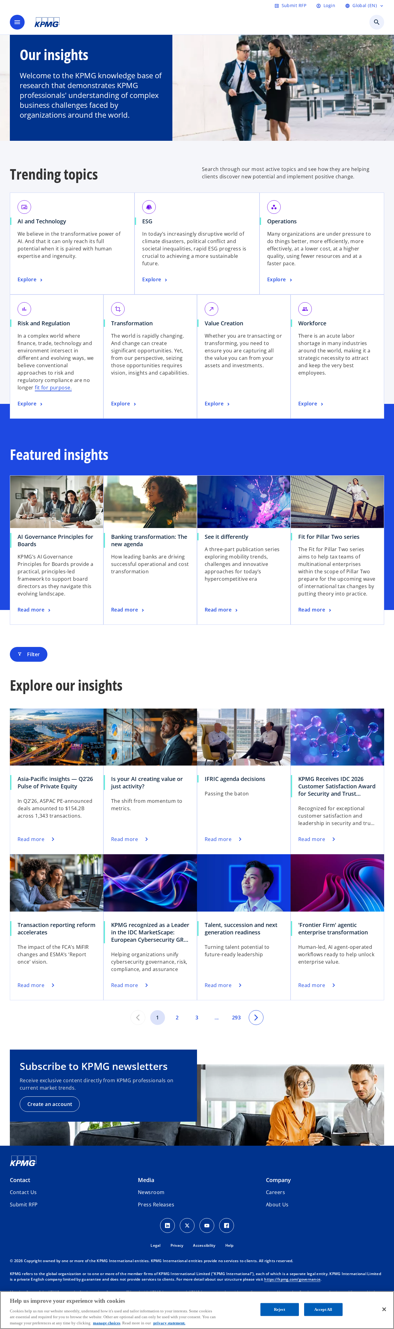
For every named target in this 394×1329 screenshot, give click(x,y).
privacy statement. (169, 1322)
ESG (147, 221)
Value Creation (224, 323)
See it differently (226, 536)
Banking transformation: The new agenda (149, 540)
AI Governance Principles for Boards (55, 540)
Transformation (132, 323)
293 (236, 1017)
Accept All (323, 1309)
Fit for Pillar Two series (329, 536)
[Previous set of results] (138, 1017)
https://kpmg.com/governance (292, 1279)
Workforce (312, 323)
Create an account (49, 1104)
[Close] (384, 1309)
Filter (28, 654)
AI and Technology (42, 221)
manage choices (106, 1322)
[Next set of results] (256, 1017)
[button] (24, 1204)
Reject (279, 1309)
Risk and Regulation (44, 323)
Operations (282, 221)
